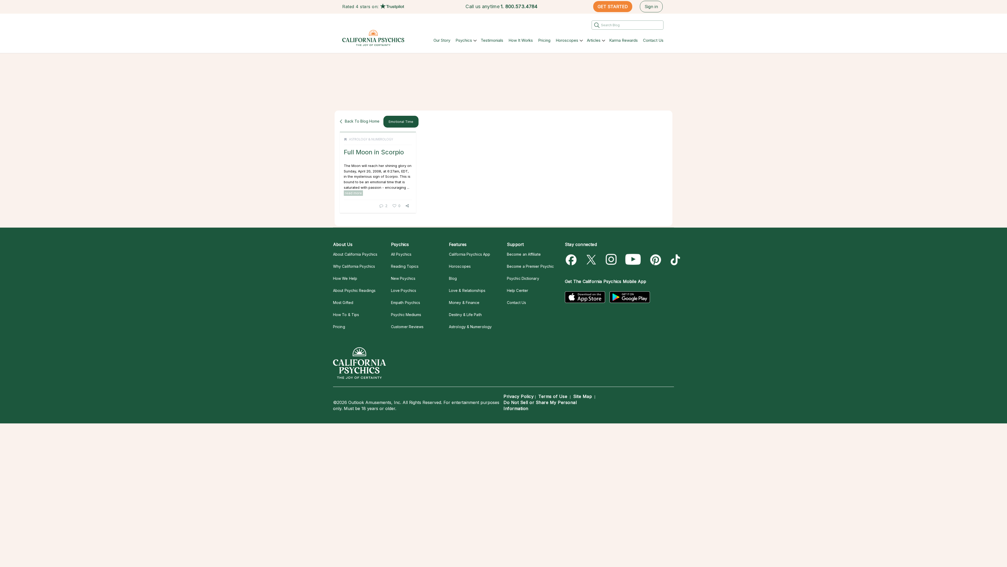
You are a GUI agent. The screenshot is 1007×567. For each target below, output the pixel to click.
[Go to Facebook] (572, 260)
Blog (453, 278)
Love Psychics (403, 290)
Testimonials (492, 40)
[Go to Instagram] (611, 260)
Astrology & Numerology (371, 139)
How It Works (520, 40)
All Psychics (401, 254)
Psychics (464, 40)
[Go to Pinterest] (654, 260)
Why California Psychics (354, 266)
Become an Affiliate (524, 254)
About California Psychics (355, 254)
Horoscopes (567, 40)
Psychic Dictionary (523, 278)
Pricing (544, 40)
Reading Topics (405, 266)
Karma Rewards (623, 40)
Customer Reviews (407, 326)
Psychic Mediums (406, 314)
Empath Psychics (405, 302)
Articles (594, 40)
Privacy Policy (519, 396)
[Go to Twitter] (592, 260)
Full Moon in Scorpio (374, 152)
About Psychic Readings (354, 290)
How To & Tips (346, 314)
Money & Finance (464, 302)
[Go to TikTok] (674, 260)
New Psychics (403, 278)
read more (353, 193)
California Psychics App (469, 254)
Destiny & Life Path (465, 314)
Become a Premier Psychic (530, 266)
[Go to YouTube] (633, 260)
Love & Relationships (467, 290)
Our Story (441, 40)
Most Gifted (343, 302)
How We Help (345, 278)
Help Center (517, 290)
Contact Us (653, 40)
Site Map (582, 396)
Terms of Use (552, 396)
